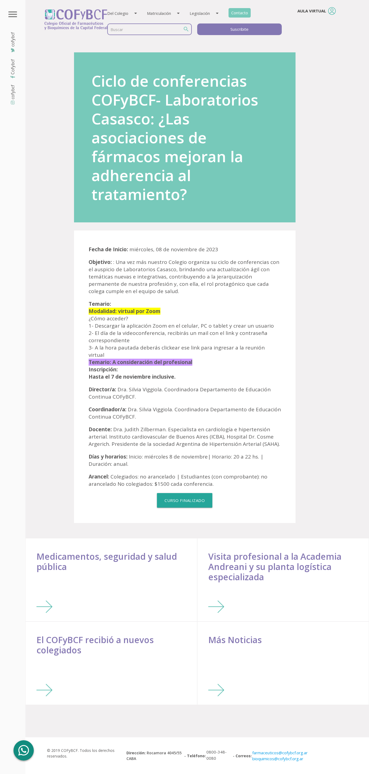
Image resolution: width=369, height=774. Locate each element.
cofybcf (13, 92)
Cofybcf (13, 66)
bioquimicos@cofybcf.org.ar (277, 758)
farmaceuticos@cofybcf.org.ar (280, 752)
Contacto (239, 12)
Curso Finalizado (185, 500)
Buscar (116, 29)
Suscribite (239, 29)
